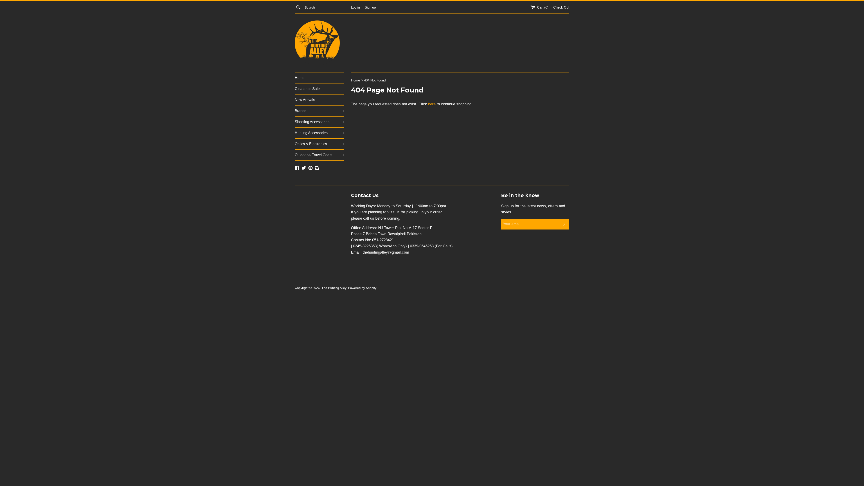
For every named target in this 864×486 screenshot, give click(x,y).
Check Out (561, 7)
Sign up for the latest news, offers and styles (533, 209)
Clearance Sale (307, 89)
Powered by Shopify (362, 288)
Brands (319, 111)
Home (299, 78)
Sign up (370, 7)
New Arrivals (305, 100)
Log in (355, 7)
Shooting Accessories (319, 122)
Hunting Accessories (319, 133)
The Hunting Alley (334, 288)
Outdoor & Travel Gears (319, 155)
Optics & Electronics (319, 144)
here (432, 104)
